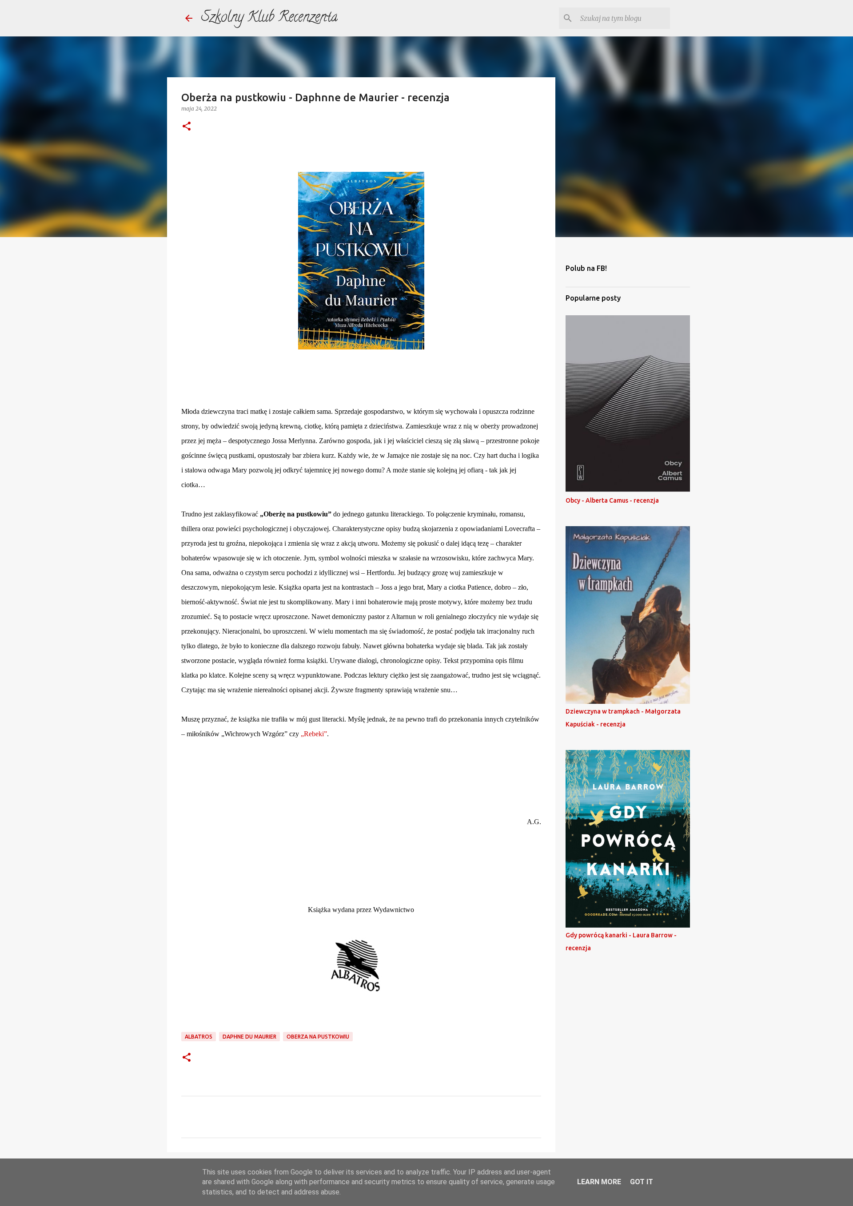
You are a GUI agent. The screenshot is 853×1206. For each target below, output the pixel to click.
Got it (641, 1182)
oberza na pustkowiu (318, 1036)
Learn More (599, 1182)
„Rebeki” (314, 734)
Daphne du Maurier (249, 1036)
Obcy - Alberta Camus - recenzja (612, 500)
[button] (186, 127)
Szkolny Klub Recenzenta (269, 18)
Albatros (198, 1036)
